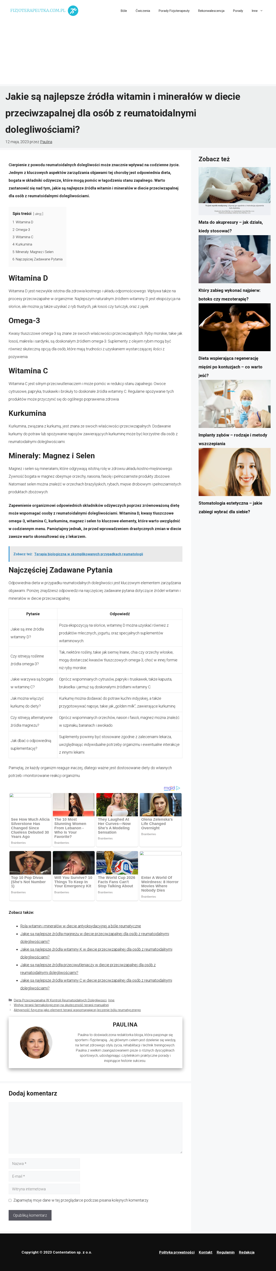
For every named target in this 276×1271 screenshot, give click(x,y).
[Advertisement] (138, 54)
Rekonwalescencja (211, 11)
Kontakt (205, 1252)
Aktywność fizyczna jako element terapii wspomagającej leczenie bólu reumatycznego (77, 1010)
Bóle (124, 11)
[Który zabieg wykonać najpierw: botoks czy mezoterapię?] (235, 260)
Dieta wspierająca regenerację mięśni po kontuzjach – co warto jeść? (230, 367)
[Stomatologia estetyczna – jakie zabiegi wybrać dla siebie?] (235, 473)
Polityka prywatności (176, 1252)
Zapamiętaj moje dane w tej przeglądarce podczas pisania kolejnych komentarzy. (81, 1200)
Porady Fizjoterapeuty (174, 11)
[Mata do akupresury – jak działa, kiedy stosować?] (235, 192)
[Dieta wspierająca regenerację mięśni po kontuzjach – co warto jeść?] (235, 328)
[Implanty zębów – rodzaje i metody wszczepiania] (235, 405)
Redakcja (246, 1252)
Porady (238, 11)
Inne (255, 11)
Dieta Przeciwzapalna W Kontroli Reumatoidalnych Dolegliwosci (60, 1000)
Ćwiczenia (143, 11)
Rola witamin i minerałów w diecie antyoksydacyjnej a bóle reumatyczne (80, 926)
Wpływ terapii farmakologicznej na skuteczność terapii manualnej (61, 1005)
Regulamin (226, 1252)
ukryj (38, 214)
